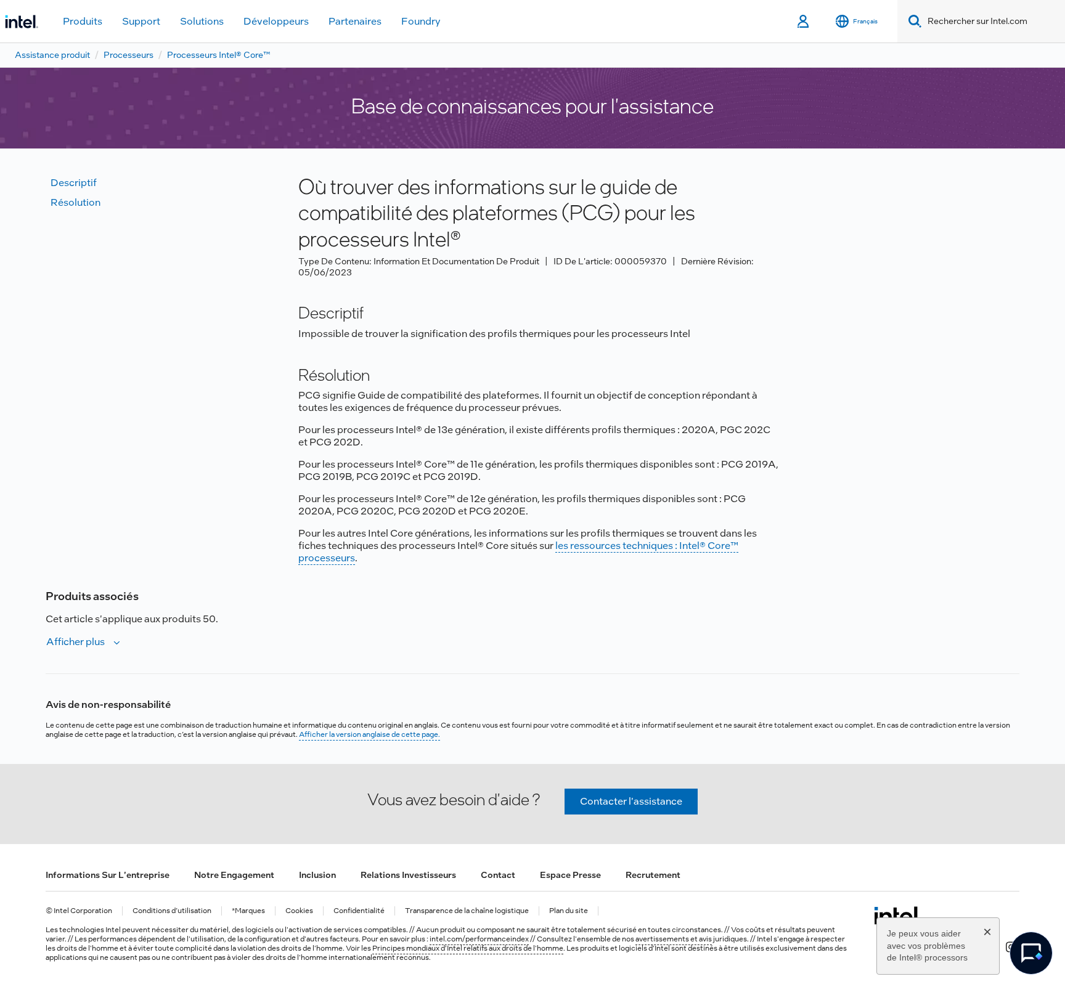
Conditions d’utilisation (172, 911)
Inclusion (317, 874)
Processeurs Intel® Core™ (218, 54)
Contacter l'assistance (631, 801)
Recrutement (653, 874)
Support (141, 21)
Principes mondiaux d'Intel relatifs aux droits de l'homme (467, 948)
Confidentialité (359, 911)
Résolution (75, 202)
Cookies (299, 911)
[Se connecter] (804, 21)
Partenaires (355, 21)
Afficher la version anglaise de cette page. (369, 734)
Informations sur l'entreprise (107, 874)
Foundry (421, 21)
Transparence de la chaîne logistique (467, 911)
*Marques (248, 911)
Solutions (202, 21)
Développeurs (276, 21)
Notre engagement (234, 874)
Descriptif (74, 182)
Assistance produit (52, 54)
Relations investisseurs (408, 874)
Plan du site (568, 911)
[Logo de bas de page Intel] (897, 915)
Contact (498, 874)
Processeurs (128, 54)
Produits (82, 21)
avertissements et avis (673, 939)
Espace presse (570, 874)
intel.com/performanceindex (479, 939)
